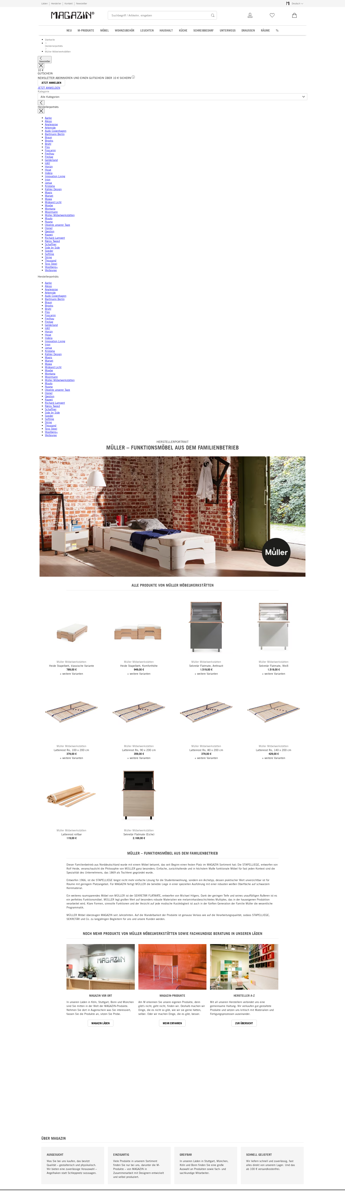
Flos (47, 147)
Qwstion (49, 231)
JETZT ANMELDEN (49, 87)
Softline (49, 254)
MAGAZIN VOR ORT (100, 995)
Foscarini (50, 150)
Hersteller (56, 3)
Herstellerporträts (54, 45)
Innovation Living (55, 176)
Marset (49, 195)
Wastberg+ (51, 267)
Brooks (49, 140)
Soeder (49, 250)
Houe (48, 169)
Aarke (48, 117)
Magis (48, 192)
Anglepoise (51, 124)
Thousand (50, 260)
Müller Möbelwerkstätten (60, 215)
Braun (48, 137)
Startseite (50, 39)
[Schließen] (41, 65)
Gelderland (51, 160)
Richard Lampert (55, 237)
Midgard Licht (53, 202)
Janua (48, 182)
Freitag (49, 156)
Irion (47, 179)
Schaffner (50, 244)
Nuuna (49, 221)
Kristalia (50, 185)
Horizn (49, 166)
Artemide (50, 127)
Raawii (49, 234)
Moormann (51, 211)
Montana (50, 208)
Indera (48, 173)
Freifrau (49, 153)
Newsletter (81, 3)
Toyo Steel (51, 263)
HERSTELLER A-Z (244, 995)
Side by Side (52, 247)
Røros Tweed (52, 241)
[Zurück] (41, 102)
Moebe (49, 205)
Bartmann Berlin (55, 134)
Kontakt (69, 3)
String (48, 257)
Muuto (48, 218)
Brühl (48, 143)
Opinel (48, 228)
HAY (47, 163)
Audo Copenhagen (55, 130)
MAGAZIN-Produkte (172, 995)
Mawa (48, 198)
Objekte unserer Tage (57, 224)
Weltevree (51, 270)
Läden (44, 3)
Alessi (48, 121)
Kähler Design (53, 189)
